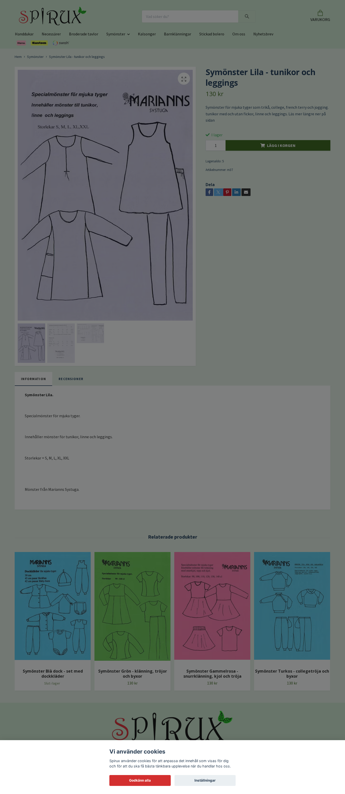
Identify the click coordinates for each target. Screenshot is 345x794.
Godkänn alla (140, 780)
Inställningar (205, 780)
